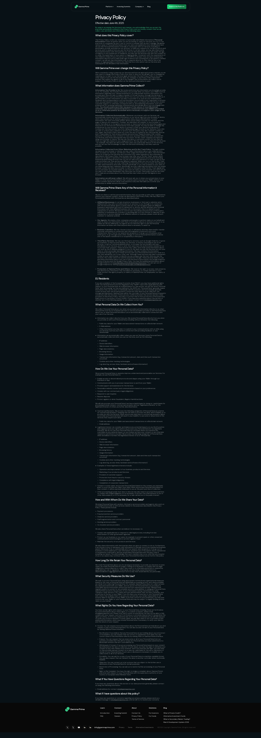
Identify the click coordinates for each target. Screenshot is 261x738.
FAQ (101, 716)
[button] (110, 6)
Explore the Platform (176, 6)
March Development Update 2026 (176, 722)
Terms (130, 727)
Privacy (121, 727)
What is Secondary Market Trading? (176, 719)
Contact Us (136, 713)
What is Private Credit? (172, 713)
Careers (117, 716)
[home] (82, 6)
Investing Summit (120, 713)
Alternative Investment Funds (174, 716)
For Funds (152, 716)
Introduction (105, 713)
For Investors (154, 713)
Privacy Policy (137, 716)
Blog (148, 6)
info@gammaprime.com (153, 300)
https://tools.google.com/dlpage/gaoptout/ (134, 264)
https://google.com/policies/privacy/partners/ (129, 263)
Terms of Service (138, 719)
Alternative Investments (145, 727)
